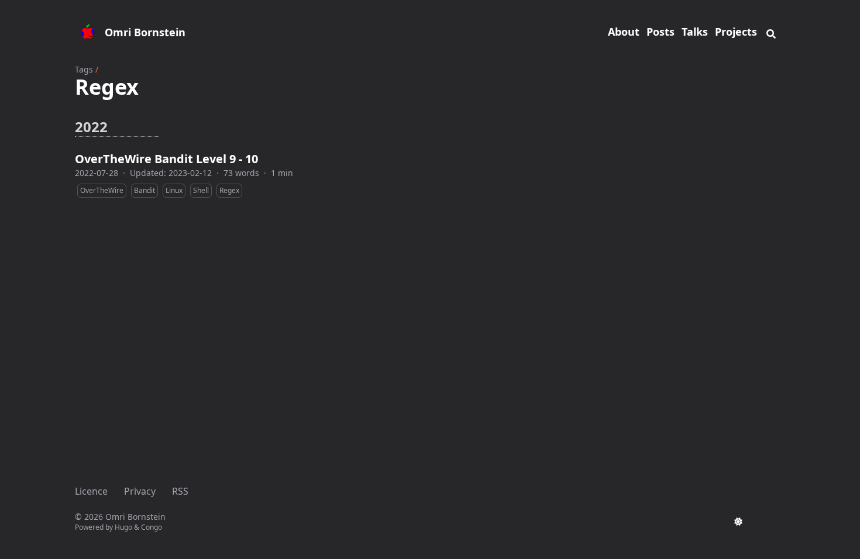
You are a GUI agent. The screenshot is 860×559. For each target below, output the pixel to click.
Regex (229, 190)
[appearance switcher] (738, 522)
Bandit (144, 190)
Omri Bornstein (145, 32)
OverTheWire (101, 190)
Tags (84, 69)
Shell (201, 190)
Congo (151, 527)
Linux (174, 190)
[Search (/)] (771, 32)
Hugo (123, 527)
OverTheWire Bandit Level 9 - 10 (166, 159)
